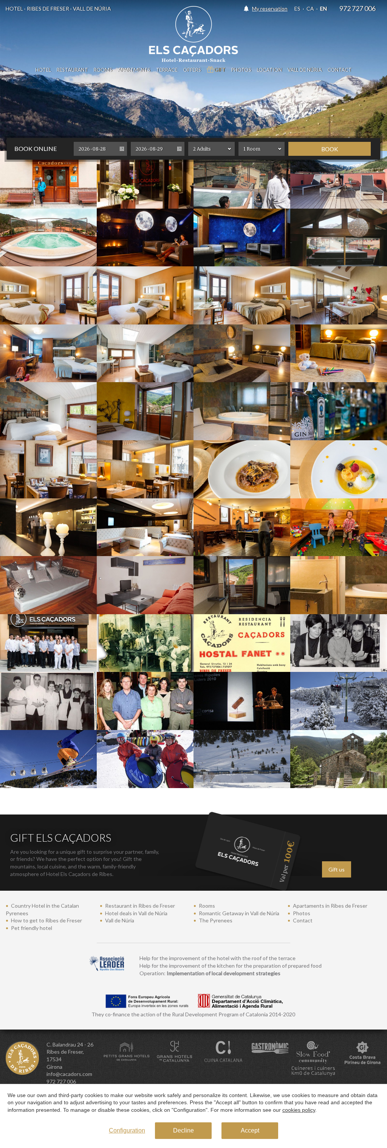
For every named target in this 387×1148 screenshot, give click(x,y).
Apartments (134, 70)
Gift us (336, 869)
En (323, 8)
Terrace (167, 70)
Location (269, 70)
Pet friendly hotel (31, 928)
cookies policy (298, 1110)
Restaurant (72, 70)
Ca (310, 8)
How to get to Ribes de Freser (46, 920)
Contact (340, 70)
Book (329, 149)
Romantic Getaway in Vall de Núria (239, 913)
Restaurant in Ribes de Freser (140, 905)
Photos (241, 70)
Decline (183, 1130)
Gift (220, 70)
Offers (192, 70)
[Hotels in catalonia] (127, 1052)
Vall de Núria (305, 70)
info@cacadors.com (69, 1074)
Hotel (43, 70)
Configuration (127, 1130)
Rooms (103, 70)
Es (297, 8)
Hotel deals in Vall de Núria (136, 913)
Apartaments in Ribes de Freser (330, 905)
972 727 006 (357, 8)
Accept (250, 1130)
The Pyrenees (215, 920)
